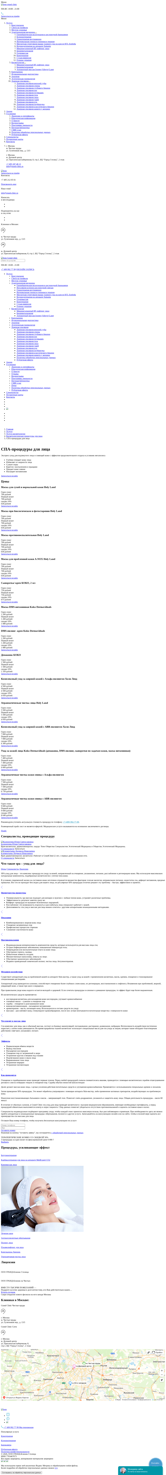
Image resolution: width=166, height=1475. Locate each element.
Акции (9, 111)
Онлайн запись (25, 269)
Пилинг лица (7, 1243)
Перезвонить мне (8, 184)
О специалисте (7, 849)
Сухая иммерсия (24, 58)
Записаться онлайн (9, 476)
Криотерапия (22, 55)
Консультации (17, 25)
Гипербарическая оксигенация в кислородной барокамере (42, 34)
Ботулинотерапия (8, 1155)
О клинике (11, 364)
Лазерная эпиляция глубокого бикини (33, 88)
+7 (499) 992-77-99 (71, 822)
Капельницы (17, 72)
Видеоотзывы (17, 123)
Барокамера (6, 1445)
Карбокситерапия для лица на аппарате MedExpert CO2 (25, 1160)
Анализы (15, 76)
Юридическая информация (23, 118)
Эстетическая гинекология (23, 79)
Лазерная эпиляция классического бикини (35, 107)
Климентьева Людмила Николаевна (17, 853)
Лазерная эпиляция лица (27, 97)
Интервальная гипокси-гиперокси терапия (35, 41)
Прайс (4, 831)
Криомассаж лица (9, 1165)
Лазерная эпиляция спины (28, 86)
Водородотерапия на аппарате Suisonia (34, 46)
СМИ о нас (16, 130)
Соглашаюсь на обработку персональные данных (21, 1473)
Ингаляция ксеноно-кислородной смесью (35, 288)
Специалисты (12, 137)
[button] (83, 890)
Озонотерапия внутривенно (29, 39)
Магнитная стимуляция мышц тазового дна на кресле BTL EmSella (46, 44)
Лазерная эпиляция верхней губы (31, 83)
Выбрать (5, 1142)
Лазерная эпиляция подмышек (30, 93)
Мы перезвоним (26, 1427)
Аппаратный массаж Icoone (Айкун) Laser (35, 69)
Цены (13, 385)
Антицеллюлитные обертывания (15, 1238)
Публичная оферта (19, 135)
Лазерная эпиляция (19, 81)
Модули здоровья (19, 30)
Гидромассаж (22, 53)
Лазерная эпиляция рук (27, 102)
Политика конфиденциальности (15, 1452)
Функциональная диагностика (24, 74)
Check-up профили (19, 27)
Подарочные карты (14, 139)
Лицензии (23, 869)
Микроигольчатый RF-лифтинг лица (33, 48)
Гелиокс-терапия (24, 60)
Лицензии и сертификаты (22, 116)
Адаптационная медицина (23, 32)
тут (56, 1468)
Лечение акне (7, 1233)
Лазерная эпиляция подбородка (30, 104)
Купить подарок (8, 1292)
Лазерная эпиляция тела (27, 95)
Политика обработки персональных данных (30, 132)
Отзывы (15, 374)
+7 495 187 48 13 (13, 164)
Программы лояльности (22, 125)
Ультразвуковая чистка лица (13, 1257)
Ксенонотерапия (24, 37)
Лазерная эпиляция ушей (28, 100)
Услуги (9, 23)
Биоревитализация (25, 51)
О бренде (15, 121)
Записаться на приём (10, 16)
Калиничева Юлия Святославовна (16, 844)
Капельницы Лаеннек (10, 1252)
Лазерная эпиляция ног (27, 90)
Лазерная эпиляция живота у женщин (33, 109)
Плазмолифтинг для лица (12, 1247)
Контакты (10, 141)
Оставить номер (8, 1130)
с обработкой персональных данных (67, 1133)
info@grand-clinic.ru (14, 166)
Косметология (17, 62)
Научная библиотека (20, 128)
